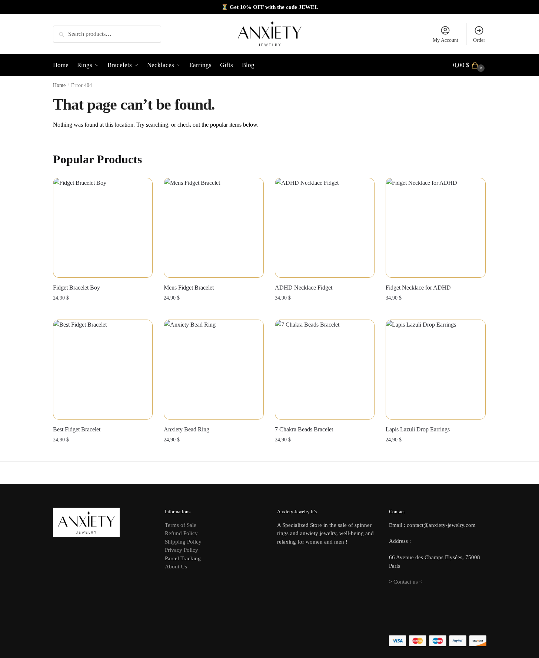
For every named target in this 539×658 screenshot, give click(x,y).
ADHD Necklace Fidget (303, 287)
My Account (445, 40)
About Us (176, 567)
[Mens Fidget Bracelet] (214, 228)
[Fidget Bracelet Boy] (103, 228)
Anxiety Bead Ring (186, 429)
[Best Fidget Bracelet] (103, 370)
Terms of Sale (180, 525)
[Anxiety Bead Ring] (214, 370)
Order (479, 40)
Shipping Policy (183, 542)
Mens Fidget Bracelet (189, 287)
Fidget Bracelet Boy (76, 287)
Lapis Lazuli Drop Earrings (418, 429)
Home (59, 85)
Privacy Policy (181, 550)
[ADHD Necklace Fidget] (325, 228)
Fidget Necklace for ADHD (418, 287)
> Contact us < (405, 582)
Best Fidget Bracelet (76, 429)
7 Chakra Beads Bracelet (304, 429)
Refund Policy (181, 533)
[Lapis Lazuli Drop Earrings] (436, 370)
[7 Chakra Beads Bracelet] (325, 370)
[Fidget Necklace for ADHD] (436, 228)
